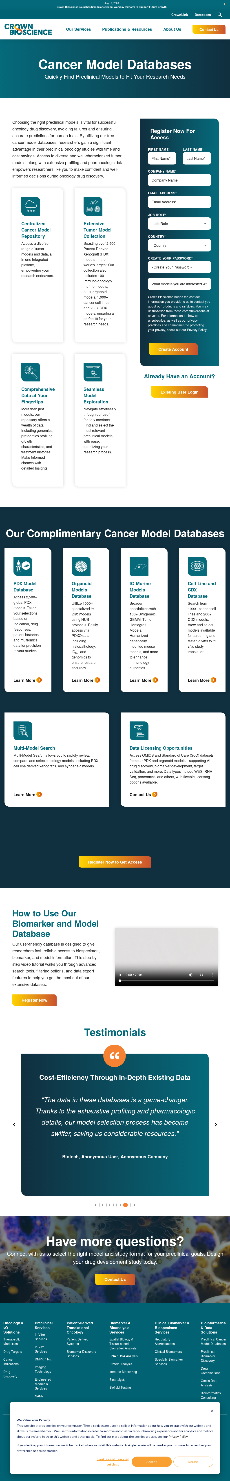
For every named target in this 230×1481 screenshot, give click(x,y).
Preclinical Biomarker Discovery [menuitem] (208, 1356)
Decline (193, 1462)
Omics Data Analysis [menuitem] (209, 1382)
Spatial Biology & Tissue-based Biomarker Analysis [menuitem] (123, 1343)
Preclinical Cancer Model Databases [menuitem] (213, 1341)
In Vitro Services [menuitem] (41, 1336)
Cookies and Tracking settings (113, 1461)
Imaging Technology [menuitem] (43, 1369)
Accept (151, 1462)
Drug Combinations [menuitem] (210, 1370)
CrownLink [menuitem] (179, 14)
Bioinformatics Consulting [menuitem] (211, 1395)
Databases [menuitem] (203, 14)
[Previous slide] (14, 1124)
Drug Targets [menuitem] (12, 1351)
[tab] (97, 1205)
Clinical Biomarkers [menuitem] (168, 1351)
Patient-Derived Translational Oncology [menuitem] (80, 1328)
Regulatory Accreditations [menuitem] (165, 1341)
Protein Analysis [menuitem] (120, 1364)
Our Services (78, 29)
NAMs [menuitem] (39, 1396)
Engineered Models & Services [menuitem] (43, 1383)
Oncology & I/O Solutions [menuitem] (13, 1328)
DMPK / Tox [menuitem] (43, 1359)
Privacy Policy (178, 1436)
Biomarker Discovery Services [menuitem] (81, 1353)
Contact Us (209, 29)
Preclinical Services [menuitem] (44, 1325)
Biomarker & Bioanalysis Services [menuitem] (120, 1328)
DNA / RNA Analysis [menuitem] (123, 1356)
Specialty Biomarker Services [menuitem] (169, 1361)
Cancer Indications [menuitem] (11, 1361)
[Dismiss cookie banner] (211, 1411)
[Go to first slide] (216, 1124)
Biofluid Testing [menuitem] (120, 1387)
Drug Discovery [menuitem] (10, 1373)
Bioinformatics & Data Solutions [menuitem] (213, 1328)
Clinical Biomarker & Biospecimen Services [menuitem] (172, 1328)
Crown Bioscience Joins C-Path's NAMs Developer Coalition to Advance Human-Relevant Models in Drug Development (111, 7)
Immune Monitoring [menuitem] (123, 1371)
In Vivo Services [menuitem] (41, 1349)
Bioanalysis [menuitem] (117, 1379)
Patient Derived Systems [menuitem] (77, 1341)
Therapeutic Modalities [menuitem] (11, 1341)
